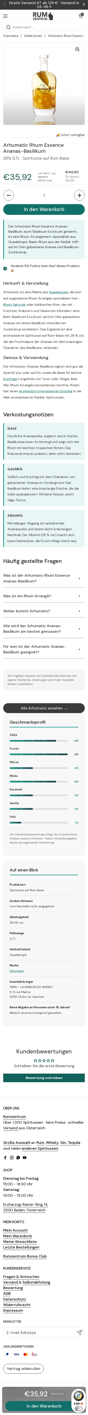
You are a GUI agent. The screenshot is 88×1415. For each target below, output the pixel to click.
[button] (80, 16)
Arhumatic (17, 971)
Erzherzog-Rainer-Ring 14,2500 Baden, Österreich (25, 1207)
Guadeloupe (58, 292)
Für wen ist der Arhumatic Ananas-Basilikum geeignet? (34, 649)
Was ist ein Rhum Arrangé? (27, 596)
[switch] (78, 1408)
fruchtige (10, 379)
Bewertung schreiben (44, 1078)
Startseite (10, 36)
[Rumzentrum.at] (43, 16)
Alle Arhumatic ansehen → (44, 708)
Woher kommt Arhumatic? (26, 611)
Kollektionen (33, 36)
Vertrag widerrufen (23, 1368)
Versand (42, 176)
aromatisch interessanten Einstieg (45, 391)
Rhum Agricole (14, 304)
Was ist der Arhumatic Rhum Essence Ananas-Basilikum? (36, 578)
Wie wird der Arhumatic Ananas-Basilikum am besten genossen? (32, 628)
